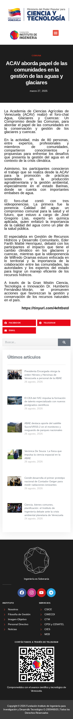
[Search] (64, 342)
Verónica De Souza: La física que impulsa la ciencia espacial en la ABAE (43, 454)
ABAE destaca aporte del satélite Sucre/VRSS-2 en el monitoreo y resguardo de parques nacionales (43, 427)
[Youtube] (41, 592)
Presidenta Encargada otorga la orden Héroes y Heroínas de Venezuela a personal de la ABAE (43, 375)
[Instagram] (31, 592)
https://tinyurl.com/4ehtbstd (45, 308)
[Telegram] (51, 592)
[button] (56, 33)
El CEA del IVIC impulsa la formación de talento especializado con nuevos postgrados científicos (45, 401)
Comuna (36, 55)
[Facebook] (22, 592)
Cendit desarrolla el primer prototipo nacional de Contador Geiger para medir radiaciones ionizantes (44, 481)
